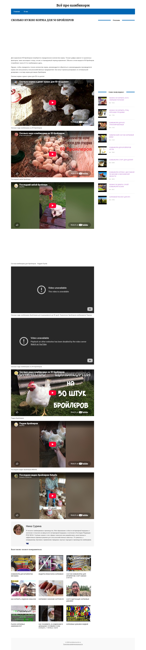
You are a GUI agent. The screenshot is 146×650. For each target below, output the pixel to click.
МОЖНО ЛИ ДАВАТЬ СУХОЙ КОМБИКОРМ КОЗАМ (118, 185)
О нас (26, 11)
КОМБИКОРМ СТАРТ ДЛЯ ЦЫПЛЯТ (121, 160)
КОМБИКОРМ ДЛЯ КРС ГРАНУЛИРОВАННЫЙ (117, 124)
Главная (17, 11)
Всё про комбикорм (73, 5)
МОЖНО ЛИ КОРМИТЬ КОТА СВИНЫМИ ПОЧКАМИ (119, 99)
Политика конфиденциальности (73, 644)
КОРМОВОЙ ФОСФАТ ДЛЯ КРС (119, 197)
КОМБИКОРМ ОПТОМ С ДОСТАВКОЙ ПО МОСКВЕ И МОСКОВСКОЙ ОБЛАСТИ (121, 174)
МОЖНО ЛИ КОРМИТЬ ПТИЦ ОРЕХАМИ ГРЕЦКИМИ (119, 111)
